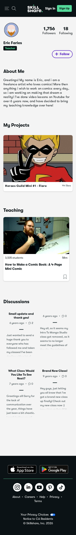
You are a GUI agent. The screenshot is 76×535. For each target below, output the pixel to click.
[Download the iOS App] (22, 469)
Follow (64, 54)
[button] (7, 8)
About (16, 496)
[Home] (35, 8)
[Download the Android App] (54, 469)
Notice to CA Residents (38, 518)
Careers (30, 496)
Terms (38, 501)
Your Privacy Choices (35, 514)
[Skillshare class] (36, 235)
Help (42, 496)
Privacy (54, 496)
